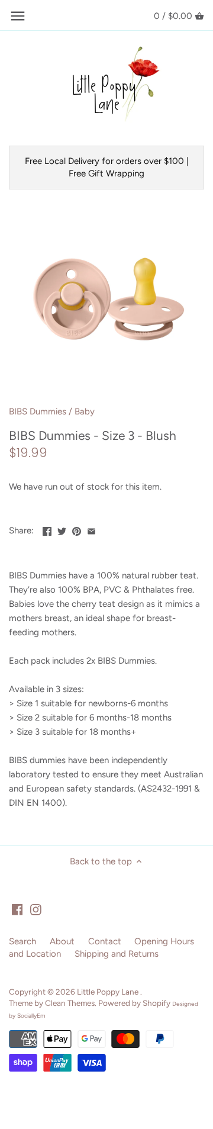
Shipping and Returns (117, 953)
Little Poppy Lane (108, 991)
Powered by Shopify (134, 1003)
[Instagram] (35, 909)
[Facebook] (17, 909)
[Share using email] (91, 529)
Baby (85, 411)
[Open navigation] (18, 16)
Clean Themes (70, 1003)
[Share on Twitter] (61, 529)
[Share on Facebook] (47, 529)
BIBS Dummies (37, 411)
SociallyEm (31, 1015)
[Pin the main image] (76, 529)
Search (22, 941)
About (62, 941)
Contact (104, 941)
